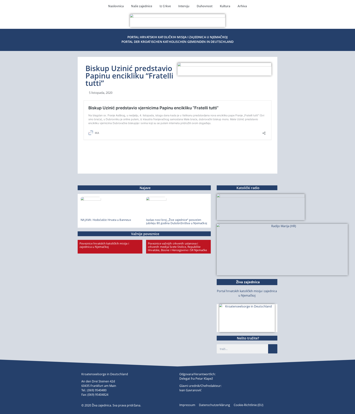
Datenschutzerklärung (214, 405)
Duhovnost (204, 6)
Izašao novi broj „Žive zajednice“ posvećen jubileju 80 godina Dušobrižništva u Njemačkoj (176, 221)
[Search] (272, 348)
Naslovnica (116, 6)
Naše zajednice (141, 6)
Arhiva (242, 6)
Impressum (187, 405)
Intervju (183, 6)
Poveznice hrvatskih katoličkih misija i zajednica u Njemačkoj (104, 245)
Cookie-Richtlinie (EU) (248, 405)
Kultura (225, 6)
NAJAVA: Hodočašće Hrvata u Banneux (106, 220)
